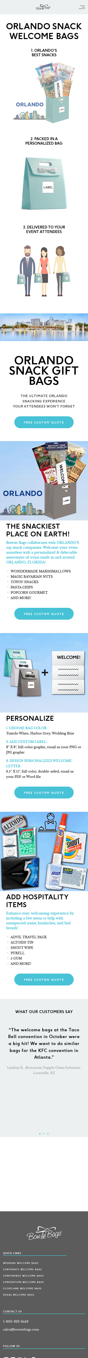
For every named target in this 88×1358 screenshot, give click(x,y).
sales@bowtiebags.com (21, 1329)
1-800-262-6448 (15, 1321)
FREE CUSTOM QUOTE (44, 422)
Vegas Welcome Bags (18, 1295)
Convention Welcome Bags (23, 1282)
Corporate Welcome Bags (22, 1269)
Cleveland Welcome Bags (22, 1288)
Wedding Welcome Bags (20, 1263)
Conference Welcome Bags (23, 1276)
